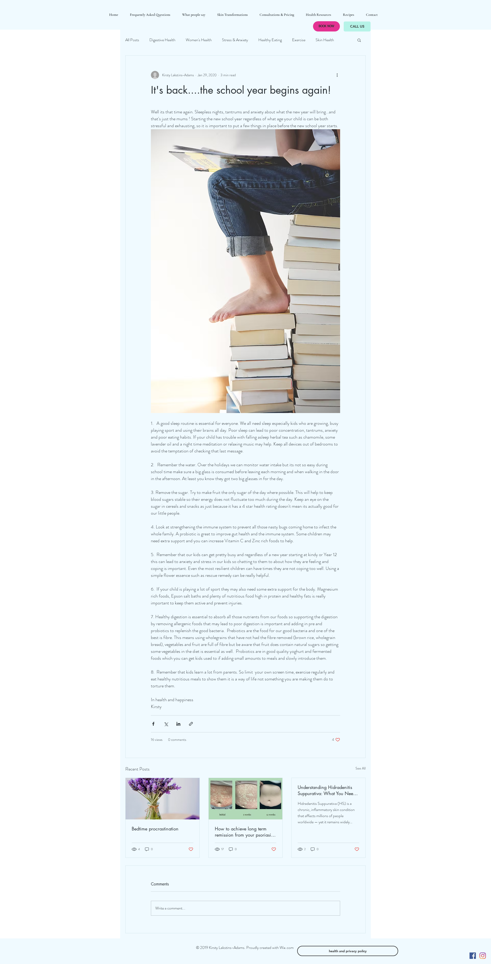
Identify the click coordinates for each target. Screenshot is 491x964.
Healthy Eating (270, 40)
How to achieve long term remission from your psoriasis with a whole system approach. (244, 832)
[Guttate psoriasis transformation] (246, 798)
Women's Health (199, 40)
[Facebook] (473, 955)
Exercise (298, 40)
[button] (359, 40)
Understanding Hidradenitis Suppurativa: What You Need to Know (327, 790)
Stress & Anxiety (235, 40)
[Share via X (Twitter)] (165, 723)
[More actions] (337, 75)
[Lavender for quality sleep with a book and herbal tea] (162, 798)
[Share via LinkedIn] (178, 723)
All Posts (132, 40)
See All (360, 768)
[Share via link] (190, 723)
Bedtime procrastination (155, 829)
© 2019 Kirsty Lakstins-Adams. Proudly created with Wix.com (245, 947)
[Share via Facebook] (153, 723)
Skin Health (325, 40)
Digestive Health (162, 40)
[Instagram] (482, 955)
